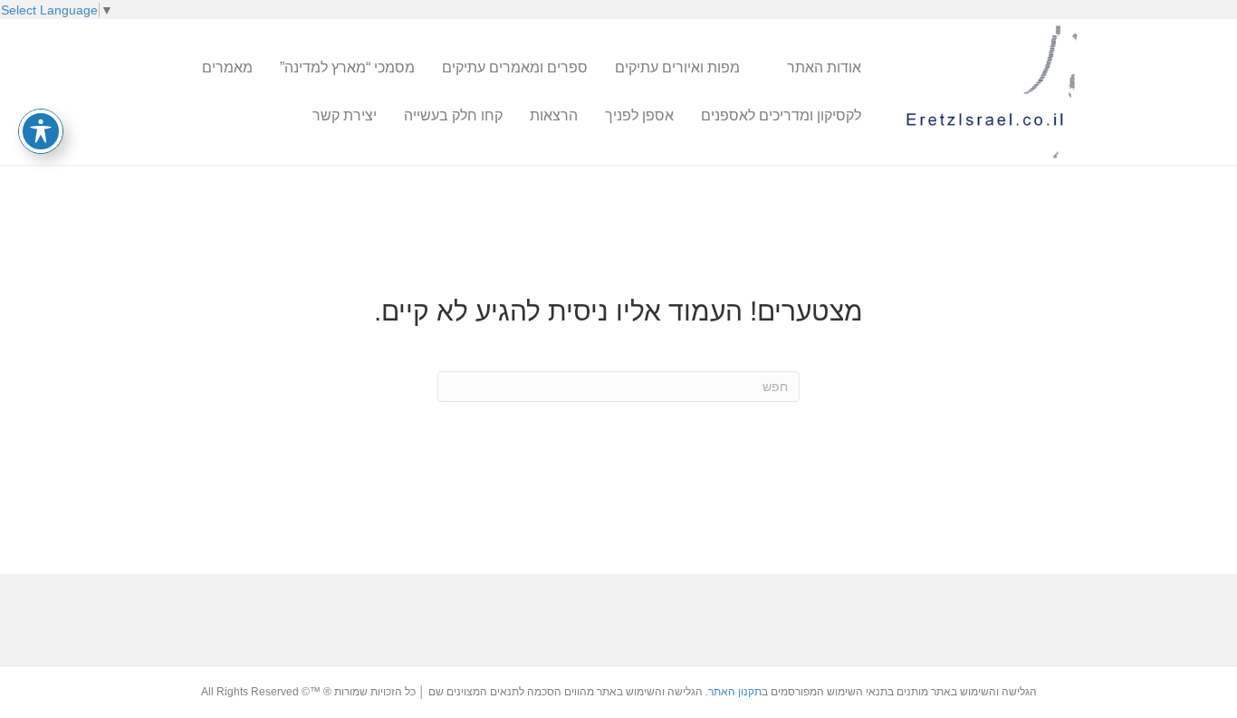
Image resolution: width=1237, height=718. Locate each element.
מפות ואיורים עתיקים (677, 67)
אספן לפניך (639, 115)
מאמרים (227, 67)
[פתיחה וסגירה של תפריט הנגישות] (40, 131)
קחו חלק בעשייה (453, 115)
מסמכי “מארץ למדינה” (347, 67)
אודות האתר (824, 67)
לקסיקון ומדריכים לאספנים (781, 115)
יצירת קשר (344, 115)
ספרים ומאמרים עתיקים (515, 67)
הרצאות (554, 115)
